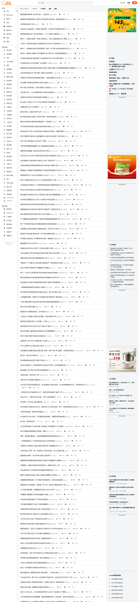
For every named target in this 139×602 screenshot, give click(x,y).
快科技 (56, 514)
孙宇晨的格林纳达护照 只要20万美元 (32, 360)
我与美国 (9, 156)
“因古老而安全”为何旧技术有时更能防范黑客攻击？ (37, 470)
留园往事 (9, 171)
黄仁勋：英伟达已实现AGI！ (29, 355)
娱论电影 (53, 558)
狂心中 (38, 24)
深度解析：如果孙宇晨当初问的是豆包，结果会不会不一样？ (40, 465)
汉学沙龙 (9, 141)
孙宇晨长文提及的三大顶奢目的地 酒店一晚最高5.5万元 (38, 238)
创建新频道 (9, 201)
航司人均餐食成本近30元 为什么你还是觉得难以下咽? (38, 180)
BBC (62, 446)
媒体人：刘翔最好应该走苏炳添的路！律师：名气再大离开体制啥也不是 (44, 48)
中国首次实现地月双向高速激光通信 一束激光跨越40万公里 (40, 78)
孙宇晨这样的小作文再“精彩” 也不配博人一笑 (35, 63)
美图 (7, 41)
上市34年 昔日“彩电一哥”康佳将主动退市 (34, 519)
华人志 (49, 360)
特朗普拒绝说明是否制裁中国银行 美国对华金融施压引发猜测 (40, 460)
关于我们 (9, 220)
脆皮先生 (60, 316)
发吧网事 (9, 84)
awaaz (70, 53)
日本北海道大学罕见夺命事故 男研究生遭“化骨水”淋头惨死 (40, 253)
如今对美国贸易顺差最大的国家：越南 (33, 431)
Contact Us (9, 213)
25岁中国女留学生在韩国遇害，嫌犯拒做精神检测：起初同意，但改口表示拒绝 (46, 597)
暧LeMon (68, 529)
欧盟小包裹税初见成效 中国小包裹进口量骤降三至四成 (38, 475)
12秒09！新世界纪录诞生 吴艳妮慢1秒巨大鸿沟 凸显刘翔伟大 (41, 44)
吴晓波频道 (52, 141)
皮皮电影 (53, 14)
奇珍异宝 (9, 50)
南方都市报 (68, 185)
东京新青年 (80, 351)
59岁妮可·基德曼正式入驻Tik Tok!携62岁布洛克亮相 (37, 200)
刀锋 (59, 397)
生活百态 (9, 111)
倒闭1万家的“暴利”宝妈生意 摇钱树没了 (33, 336)
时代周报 (50, 312)
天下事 (55, 538)
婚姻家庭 (9, 130)
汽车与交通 (9, 183)
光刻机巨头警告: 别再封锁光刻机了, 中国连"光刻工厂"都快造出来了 (42, 582)
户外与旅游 (9, 61)
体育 (7, 58)
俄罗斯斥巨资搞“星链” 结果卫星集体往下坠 (34, 524)
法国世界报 (69, 426)
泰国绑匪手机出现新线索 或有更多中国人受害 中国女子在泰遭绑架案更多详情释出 (47, 68)
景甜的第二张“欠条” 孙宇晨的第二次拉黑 (33, 341)
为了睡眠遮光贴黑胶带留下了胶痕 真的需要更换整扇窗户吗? (40, 219)
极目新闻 (52, 83)
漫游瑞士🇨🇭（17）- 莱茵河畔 (117, 94)
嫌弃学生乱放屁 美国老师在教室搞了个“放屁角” (36, 122)
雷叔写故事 (44, 375)
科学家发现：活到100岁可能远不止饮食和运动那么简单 (39, 553)
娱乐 (7, 179)
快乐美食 (9, 80)
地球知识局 (44, 243)
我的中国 (9, 168)
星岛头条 (64, 253)
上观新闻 (49, 287)
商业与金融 (9, 175)
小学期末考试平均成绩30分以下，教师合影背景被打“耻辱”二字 (41, 392)
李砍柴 (59, 161)
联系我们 (9, 209)
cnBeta (53, 268)
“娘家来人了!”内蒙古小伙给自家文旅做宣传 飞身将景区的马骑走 (41, 263)
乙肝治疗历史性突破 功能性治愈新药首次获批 (35, 126)
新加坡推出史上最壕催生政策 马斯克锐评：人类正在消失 (39, 572)
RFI (60, 475)
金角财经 (58, 331)
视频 (7, 38)
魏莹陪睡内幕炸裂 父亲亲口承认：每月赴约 (34, 14)
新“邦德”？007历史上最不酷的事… (31, 402)
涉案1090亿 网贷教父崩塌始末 (30, 380)
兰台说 (60, 180)
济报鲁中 (56, 533)
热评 (7, 23)
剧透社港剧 (52, 563)
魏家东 (52, 494)
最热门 (8, 19)
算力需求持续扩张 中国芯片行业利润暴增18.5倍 (36, 514)
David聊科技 (53, 499)
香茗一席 (9, 149)
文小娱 (64, 282)
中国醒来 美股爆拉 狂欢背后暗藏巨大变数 (34, 494)
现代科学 (9, 137)
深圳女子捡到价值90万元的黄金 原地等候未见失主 (37, 190)
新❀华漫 (9, 134)
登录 (128, 3)
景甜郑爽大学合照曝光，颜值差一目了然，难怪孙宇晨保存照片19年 (43, 485)
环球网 (47, 402)
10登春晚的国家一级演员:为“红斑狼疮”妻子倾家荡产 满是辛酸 (41, 297)
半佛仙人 (47, 112)
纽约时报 (68, 131)
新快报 (51, 519)
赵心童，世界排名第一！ (28, 421)
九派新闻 (59, 146)
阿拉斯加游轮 (113, 72)
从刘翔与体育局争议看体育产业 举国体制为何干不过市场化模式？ (42, 58)
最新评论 (9, 30)
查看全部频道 (10, 198)
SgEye (62, 572)
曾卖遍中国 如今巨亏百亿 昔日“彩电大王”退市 (35, 326)
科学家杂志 (62, 553)
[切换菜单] (17, 11)
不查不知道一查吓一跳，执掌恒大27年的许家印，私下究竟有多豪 (42, 451)
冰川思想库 (52, 321)
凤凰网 (66, 170)
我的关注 (9, 34)
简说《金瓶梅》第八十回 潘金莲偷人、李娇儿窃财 (122, 85)
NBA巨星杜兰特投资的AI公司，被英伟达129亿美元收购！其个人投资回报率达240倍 (48, 407)
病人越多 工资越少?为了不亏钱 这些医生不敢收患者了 (38, 102)
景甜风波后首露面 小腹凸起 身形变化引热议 (35, 151)
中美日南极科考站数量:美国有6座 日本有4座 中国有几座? (39, 165)
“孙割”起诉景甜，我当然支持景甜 (31, 412)
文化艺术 (9, 73)
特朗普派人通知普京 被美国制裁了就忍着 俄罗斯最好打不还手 (41, 170)
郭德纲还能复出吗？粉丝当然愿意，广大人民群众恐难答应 (40, 34)
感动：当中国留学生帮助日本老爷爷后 (33, 568)
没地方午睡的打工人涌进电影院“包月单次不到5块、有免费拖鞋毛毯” (43, 365)
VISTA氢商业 (71, 365)
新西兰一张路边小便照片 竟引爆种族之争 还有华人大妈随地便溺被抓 (43, 53)
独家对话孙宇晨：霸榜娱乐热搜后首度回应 (34, 587)
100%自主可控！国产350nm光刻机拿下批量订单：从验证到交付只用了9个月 (46, 577)
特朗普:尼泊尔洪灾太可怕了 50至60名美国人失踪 (36, 248)
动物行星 (59, 234)
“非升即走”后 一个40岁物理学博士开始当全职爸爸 (37, 92)
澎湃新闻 (54, 63)
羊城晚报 (81, 407)
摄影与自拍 (9, 77)
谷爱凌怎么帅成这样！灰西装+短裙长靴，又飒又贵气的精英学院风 (42, 29)
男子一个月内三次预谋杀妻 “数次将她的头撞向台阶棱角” (39, 273)
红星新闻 (58, 190)
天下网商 (55, 326)
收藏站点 (9, 236)
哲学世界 (9, 99)
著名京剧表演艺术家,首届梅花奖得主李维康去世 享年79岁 (39, 277)
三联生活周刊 (59, 92)
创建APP (8, 232)
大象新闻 (67, 263)
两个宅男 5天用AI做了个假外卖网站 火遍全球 (35, 87)
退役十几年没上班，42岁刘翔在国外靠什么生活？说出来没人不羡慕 (43, 592)
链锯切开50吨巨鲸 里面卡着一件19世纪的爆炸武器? (37, 234)
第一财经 (61, 238)
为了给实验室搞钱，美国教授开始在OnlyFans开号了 (38, 490)
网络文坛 (9, 92)
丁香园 (60, 102)
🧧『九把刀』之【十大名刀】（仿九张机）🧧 (121, 90)
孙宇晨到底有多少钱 (27, 24)
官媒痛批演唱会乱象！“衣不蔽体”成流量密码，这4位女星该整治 (41, 480)
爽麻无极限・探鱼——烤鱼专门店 (119, 78)
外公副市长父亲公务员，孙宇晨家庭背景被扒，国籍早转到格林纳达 (43, 417)
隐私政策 (9, 224)
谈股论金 (9, 160)
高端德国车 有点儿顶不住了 (29, 243)
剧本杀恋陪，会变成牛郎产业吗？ (31, 112)
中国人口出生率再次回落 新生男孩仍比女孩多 (35, 543)
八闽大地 (9, 122)
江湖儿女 (9, 164)
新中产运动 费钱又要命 (28, 307)
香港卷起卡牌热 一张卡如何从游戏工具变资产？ (36, 455)
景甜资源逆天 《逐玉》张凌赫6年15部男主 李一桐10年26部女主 (41, 529)
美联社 (62, 117)
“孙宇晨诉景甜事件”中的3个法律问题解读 (34, 504)
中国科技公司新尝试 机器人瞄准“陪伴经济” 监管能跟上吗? (39, 446)
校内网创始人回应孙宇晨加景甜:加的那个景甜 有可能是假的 (40, 282)
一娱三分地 (55, 151)
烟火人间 (9, 187)
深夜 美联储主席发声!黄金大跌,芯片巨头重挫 (35, 214)
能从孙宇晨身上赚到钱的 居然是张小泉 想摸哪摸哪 (37, 331)
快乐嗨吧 (9, 54)
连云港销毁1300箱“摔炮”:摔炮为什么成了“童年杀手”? (38, 161)
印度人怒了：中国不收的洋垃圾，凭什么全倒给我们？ (38, 397)
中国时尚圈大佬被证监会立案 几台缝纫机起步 (35, 509)
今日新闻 (43, 8)
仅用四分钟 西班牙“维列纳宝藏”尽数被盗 (33, 97)
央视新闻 (51, 258)
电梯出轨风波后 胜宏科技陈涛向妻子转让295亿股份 (37, 204)
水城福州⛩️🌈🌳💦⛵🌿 (116, 69)
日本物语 (50, 568)
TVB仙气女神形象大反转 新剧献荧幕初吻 (34, 563)
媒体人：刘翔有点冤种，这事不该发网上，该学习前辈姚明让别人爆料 (43, 39)
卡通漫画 (9, 115)
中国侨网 (79, 68)
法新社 (65, 460)
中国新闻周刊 (64, 273)
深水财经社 (62, 224)
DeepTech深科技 (66, 78)
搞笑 (7, 65)
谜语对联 (9, 190)
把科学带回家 (66, 219)
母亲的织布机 (113, 81)
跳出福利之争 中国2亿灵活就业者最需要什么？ (36, 370)
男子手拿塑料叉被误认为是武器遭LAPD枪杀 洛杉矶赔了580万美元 (42, 136)
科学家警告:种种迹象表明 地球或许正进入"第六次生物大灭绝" (41, 292)
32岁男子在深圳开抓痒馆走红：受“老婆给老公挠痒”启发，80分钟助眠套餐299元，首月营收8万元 (53, 385)
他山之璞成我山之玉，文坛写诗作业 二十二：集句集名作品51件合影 (121, 65)
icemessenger (91, 385)
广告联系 (9, 217)
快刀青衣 (44, 107)
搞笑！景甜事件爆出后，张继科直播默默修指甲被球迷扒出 (40, 436)
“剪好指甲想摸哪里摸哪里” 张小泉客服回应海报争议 (37, 146)
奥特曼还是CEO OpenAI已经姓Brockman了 (35, 175)
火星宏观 (68, 58)
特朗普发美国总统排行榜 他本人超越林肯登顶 (35, 538)
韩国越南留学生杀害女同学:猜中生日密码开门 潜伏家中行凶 (40, 209)
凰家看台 (39, 548)
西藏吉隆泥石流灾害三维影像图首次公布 (33, 258)
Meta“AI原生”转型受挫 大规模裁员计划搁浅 (34, 268)
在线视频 (9, 194)
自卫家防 (9, 126)
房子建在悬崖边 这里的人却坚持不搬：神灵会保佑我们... (39, 117)
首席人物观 (52, 341)
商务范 (64, 302)
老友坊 (8, 152)
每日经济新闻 (56, 126)
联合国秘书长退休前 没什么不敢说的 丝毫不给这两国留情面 (40, 195)
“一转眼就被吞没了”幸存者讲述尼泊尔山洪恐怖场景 (37, 441)
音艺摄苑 (9, 96)
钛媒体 (66, 156)
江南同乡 (9, 107)
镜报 (55, 122)
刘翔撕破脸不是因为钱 (27, 548)
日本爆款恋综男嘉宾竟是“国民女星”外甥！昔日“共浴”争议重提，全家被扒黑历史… (47, 351)
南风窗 (40, 307)
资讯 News (9, 15)
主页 (7, 11)
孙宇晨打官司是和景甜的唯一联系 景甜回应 (34, 558)
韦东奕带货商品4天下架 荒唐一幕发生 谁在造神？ (37, 73)
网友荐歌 (9, 145)
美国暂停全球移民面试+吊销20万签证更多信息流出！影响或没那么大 (43, 19)
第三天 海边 (112, 75)
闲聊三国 (9, 103)
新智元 (54, 175)
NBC (69, 19)
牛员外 (69, 29)
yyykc (69, 417)
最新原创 (9, 26)
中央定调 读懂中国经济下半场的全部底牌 (34, 499)
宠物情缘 (9, 69)
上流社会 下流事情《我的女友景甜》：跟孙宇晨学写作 (38, 316)
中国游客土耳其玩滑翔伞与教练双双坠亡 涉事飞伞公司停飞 (40, 229)
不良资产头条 (46, 380)
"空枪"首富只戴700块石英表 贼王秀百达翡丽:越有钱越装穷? (40, 302)
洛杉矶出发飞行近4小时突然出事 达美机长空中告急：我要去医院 (42, 131)
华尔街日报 (51, 431)
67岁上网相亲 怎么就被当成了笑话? (32, 346)
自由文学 (9, 118)
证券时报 (54, 214)
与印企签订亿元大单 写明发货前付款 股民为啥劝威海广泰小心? (41, 156)
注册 (134, 3)
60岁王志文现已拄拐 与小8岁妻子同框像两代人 (36, 533)
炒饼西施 (111, 61)
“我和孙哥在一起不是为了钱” (30, 375)
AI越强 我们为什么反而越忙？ (30, 107)
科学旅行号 (63, 165)
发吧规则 (9, 228)
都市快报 (55, 509)
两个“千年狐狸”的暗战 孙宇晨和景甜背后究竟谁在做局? (38, 224)
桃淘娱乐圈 (60, 200)
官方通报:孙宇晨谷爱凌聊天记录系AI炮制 (34, 83)
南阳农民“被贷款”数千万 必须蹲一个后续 (33, 321)
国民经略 (56, 370)
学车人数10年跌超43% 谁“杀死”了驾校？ (34, 141)
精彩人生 (9, 88)
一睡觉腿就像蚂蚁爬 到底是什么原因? (32, 287)
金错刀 (51, 336)
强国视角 (53, 524)
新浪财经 (59, 204)
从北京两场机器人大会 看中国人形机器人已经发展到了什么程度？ (42, 426)
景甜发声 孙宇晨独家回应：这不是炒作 (33, 312)
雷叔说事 (48, 346)
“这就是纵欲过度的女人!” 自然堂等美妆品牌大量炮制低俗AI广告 (41, 185)
